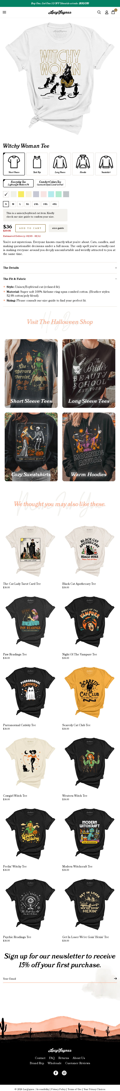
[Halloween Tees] (31, 373)
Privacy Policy (58, 1089)
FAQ (52, 1058)
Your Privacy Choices (94, 1089)
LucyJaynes (28, 1089)
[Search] (99, 13)
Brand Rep (37, 1063)
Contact (40, 1058)
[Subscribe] (113, 978)
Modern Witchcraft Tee (77, 868)
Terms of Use (75, 1089)
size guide (58, 228)
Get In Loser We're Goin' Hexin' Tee (85, 938)
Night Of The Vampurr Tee (79, 656)
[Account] (106, 14)
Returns (63, 1058)
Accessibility (42, 1089)
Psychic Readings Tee (17, 938)
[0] (113, 13)
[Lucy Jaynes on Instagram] (64, 1073)
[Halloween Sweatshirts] (31, 447)
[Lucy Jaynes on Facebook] (55, 1073)
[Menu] (4, 12)
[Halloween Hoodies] (88, 447)
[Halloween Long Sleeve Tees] (88, 373)
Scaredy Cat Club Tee (76, 727)
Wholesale (55, 1063)
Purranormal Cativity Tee (19, 727)
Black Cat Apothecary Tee (79, 585)
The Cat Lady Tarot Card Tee (22, 585)
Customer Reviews (77, 1063)
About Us (79, 1058)
